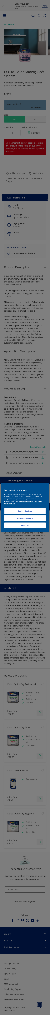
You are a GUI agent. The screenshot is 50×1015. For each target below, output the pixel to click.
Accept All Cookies (25, 518)
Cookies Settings (25, 511)
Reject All (25, 525)
